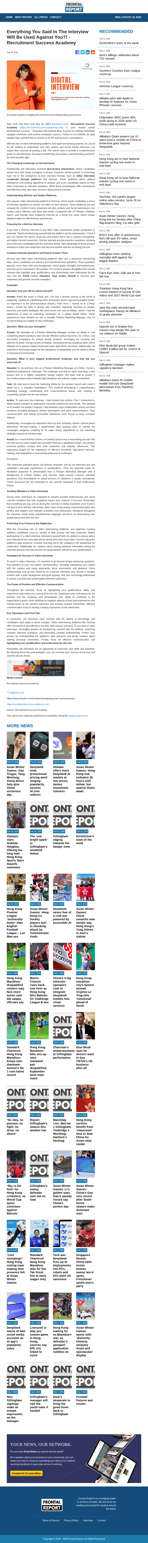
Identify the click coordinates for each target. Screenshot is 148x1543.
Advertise (88, 1520)
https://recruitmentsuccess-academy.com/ (28, 704)
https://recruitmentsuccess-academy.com (41, 127)
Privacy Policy (71, 1520)
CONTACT (55, 17)
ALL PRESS (41, 17)
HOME (9, 17)
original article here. (79, 716)
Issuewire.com (59, 124)
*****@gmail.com (15, 693)
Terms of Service (50, 1520)
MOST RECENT (23, 17)
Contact (102, 1520)
